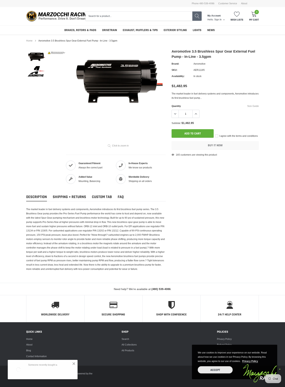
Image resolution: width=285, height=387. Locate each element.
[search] (197, 16)
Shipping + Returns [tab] (69, 197)
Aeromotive (199, 63)
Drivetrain (109, 30)
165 (178, 154)
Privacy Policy (224, 339)
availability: (178, 76)
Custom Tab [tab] (102, 197)
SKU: (174, 69)
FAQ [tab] (121, 197)
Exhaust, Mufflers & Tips (140, 30)
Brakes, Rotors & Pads (80, 30)
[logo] (60, 16)
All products (128, 350)
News (211, 30)
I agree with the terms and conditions (238, 135)
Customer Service (227, 3)
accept (215, 370)
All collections (129, 344)
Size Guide (253, 106)
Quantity (176, 106)
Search (125, 339)
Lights (197, 30)
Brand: (175, 63)
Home (29, 40)
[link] (36, 56)
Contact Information (36, 356)
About (244, 3)
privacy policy (250, 361)
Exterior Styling (175, 30)
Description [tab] (36, 197)
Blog (28, 350)
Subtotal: (176, 123)
